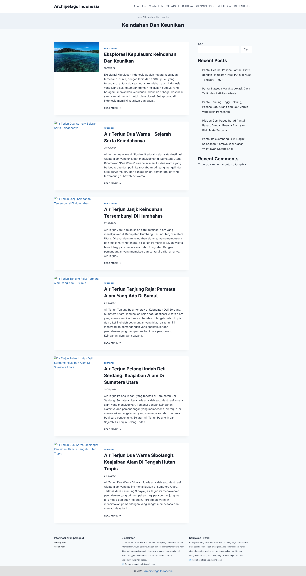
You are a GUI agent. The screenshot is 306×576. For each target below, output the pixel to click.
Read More (112, 108)
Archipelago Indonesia (158, 571)
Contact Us (156, 6)
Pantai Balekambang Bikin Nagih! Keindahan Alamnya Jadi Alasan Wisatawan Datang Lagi (223, 143)
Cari (200, 43)
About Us (140, 6)
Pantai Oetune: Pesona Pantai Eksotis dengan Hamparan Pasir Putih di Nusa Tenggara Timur (226, 74)
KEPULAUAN (110, 48)
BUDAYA (187, 6)
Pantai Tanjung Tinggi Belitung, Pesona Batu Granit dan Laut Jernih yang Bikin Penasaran (225, 106)
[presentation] (76, 57)
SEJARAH (172, 6)
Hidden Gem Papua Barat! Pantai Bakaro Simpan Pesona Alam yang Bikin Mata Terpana (224, 125)
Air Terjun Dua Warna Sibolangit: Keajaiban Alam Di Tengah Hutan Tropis (139, 462)
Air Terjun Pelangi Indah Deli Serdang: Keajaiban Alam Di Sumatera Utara (135, 375)
